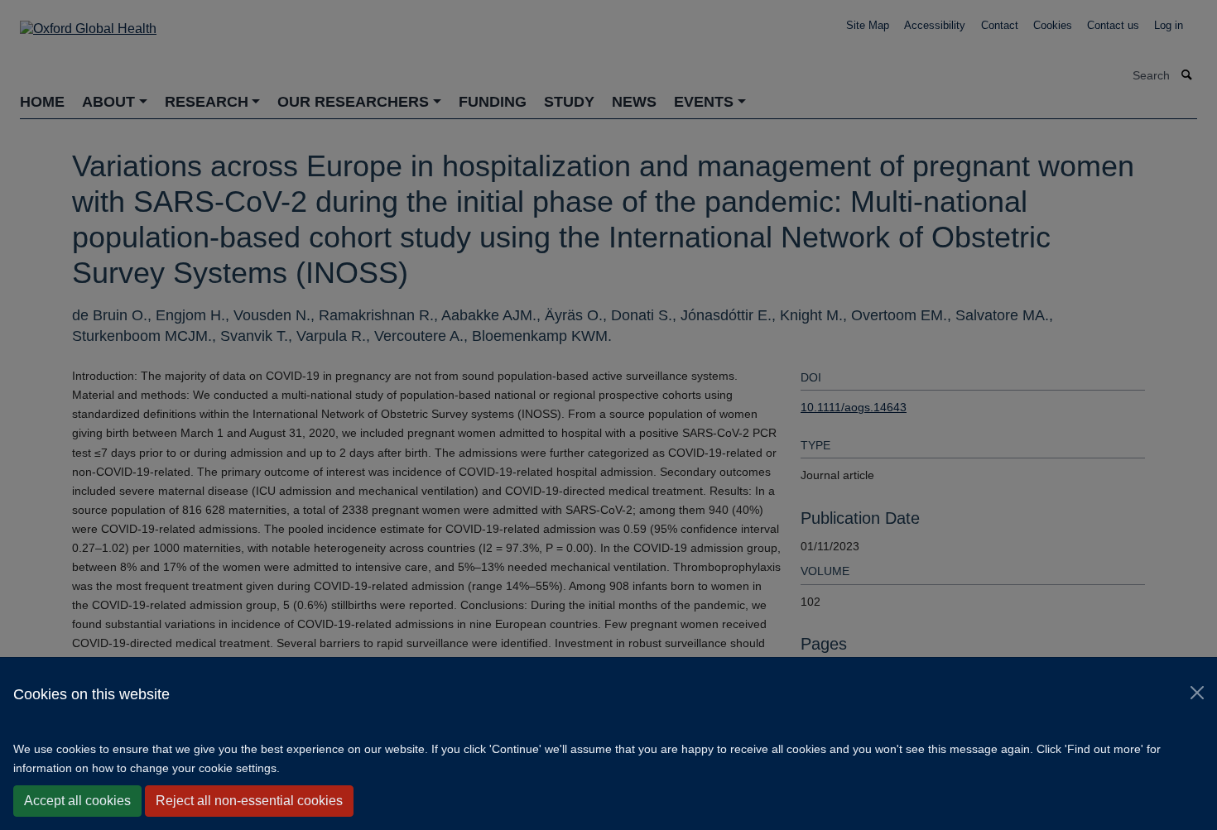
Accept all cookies (77, 801)
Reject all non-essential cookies (249, 801)
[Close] (1197, 692)
